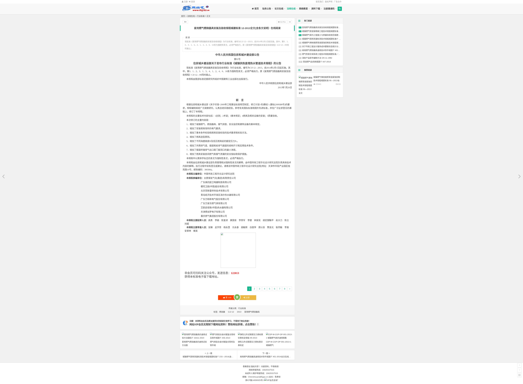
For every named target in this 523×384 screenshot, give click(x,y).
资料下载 (315, 8)
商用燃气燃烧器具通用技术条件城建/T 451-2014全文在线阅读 (328, 50)
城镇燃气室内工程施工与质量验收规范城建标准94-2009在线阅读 (329, 35)
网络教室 (303, 8)
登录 (193, 2)
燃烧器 (222, 312)
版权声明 (328, 2)
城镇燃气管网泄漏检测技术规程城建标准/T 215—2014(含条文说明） (331, 39)
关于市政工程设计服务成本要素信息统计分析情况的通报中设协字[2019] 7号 (334, 46)
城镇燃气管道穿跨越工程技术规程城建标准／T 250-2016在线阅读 (330, 31)
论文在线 (279, 8)
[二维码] (519, 375)
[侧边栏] (290, 22)
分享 (248, 297)
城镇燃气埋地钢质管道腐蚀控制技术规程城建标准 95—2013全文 (329, 43)
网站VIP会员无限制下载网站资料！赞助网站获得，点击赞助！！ (224, 324)
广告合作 (337, 2)
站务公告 (266, 8)
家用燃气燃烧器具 (252, 312)
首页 (256, 8)
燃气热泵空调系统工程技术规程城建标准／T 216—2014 (326, 54)
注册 (185, 2)
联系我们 (319, 2)
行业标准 (201, 16)
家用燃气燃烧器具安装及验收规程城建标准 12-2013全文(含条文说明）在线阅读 (336, 27)
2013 (239, 312)
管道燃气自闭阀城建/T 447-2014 (317, 62)
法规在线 (291, 8)
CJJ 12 (231, 312)
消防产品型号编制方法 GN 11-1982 (317, 58)
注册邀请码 (329, 8)
